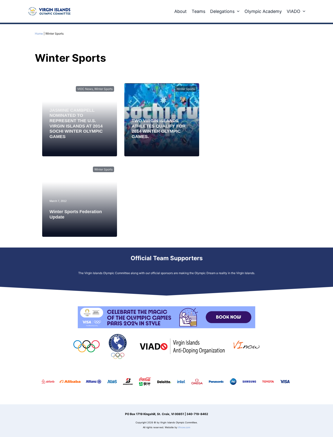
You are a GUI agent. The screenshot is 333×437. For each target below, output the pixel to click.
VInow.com (184, 427)
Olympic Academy (263, 11)
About (180, 11)
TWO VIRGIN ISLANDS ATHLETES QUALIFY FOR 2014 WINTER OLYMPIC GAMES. (159, 128)
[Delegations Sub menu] (238, 11)
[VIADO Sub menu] (304, 11)
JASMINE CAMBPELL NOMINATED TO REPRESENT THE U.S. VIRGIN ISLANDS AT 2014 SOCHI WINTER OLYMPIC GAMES (76, 123)
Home (39, 33)
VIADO (293, 11)
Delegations (222, 11)
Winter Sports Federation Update (75, 214)
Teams (198, 11)
